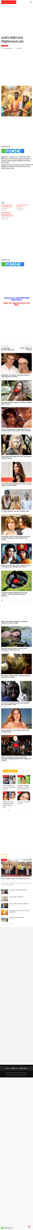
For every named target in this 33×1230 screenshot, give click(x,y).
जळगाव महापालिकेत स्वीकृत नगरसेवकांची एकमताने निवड (15, 878)
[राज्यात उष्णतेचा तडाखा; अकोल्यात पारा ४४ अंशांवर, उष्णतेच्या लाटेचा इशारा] (4, 912)
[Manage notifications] (29, 1226)
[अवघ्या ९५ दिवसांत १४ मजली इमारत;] (4, 898)
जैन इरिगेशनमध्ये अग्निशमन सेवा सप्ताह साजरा (18, 890)
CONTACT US (14, 1068)
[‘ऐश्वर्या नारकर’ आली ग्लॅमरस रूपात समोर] (23, 795)
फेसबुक (5, 303)
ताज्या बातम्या (5, 776)
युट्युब (14, 303)
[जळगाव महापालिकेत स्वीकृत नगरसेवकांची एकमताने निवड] (16, 868)
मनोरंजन (3, 45)
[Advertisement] (16, 21)
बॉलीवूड (6, 45)
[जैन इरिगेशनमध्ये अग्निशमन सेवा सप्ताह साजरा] (4, 891)
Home (7, 1068)
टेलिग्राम (16, 305)
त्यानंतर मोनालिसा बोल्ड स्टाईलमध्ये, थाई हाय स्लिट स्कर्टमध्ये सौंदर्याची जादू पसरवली (7, 214)
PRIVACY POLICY (23, 1068)
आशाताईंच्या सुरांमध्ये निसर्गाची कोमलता (16, 917)
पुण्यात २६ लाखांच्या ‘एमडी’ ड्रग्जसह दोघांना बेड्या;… (19, 903)
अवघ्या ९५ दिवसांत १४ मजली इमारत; (16, 896)
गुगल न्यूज (26, 303)
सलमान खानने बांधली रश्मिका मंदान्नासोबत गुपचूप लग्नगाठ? (7, 206)
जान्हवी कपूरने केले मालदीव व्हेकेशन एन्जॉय (21, 206)
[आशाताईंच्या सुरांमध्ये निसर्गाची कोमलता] (4, 919)
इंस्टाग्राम (19, 303)
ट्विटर (10, 303)
